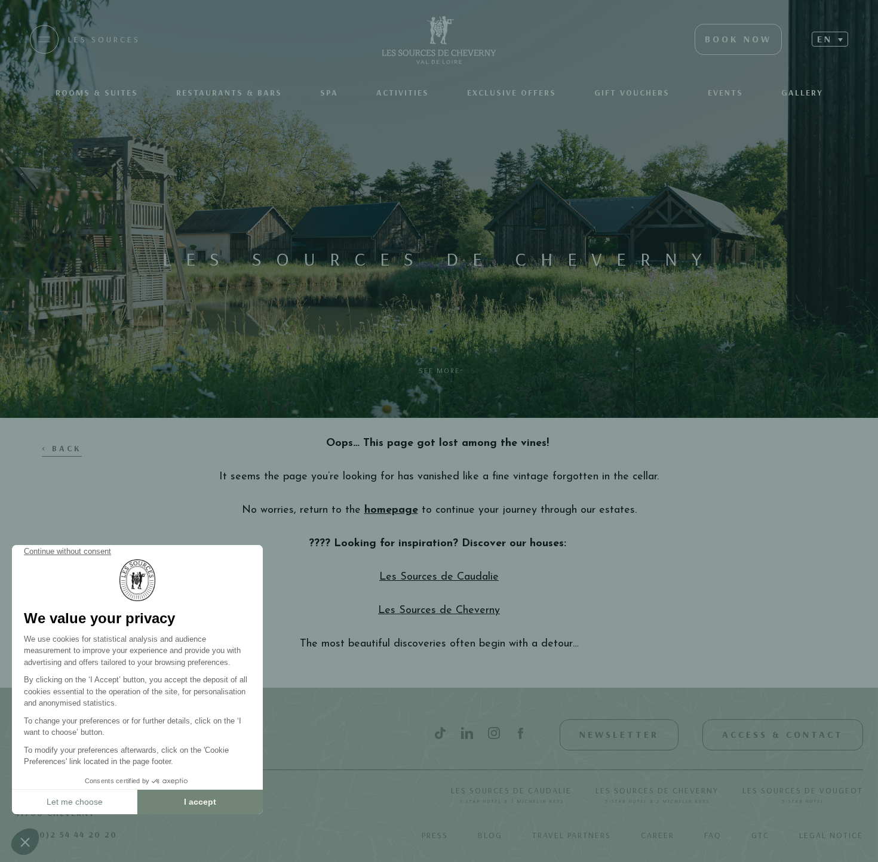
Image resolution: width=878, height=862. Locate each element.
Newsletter (619, 734)
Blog (490, 835)
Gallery (802, 92)
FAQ (713, 835)
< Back (62, 448)
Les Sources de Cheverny (657, 794)
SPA (329, 92)
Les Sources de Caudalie (511, 794)
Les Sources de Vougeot (802, 794)
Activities (402, 92)
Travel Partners (571, 835)
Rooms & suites (97, 92)
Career (657, 835)
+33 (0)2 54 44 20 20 (66, 834)
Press (435, 835)
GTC (760, 835)
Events (725, 92)
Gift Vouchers (632, 92)
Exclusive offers (511, 92)
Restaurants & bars (229, 92)
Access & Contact (782, 734)
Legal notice (831, 835)
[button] (830, 39)
